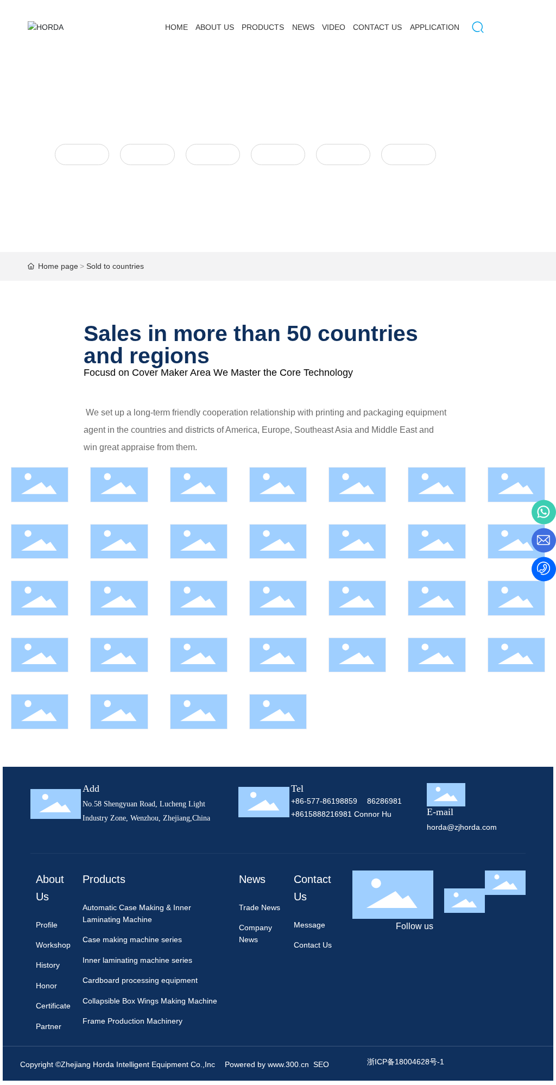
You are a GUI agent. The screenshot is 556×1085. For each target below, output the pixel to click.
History (213, 154)
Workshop (147, 154)
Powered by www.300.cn (266, 1064)
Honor (277, 154)
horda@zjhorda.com (462, 827)
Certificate (343, 154)
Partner (408, 154)
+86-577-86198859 (324, 801)
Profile (82, 154)
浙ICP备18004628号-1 (405, 1061)
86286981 (384, 801)
